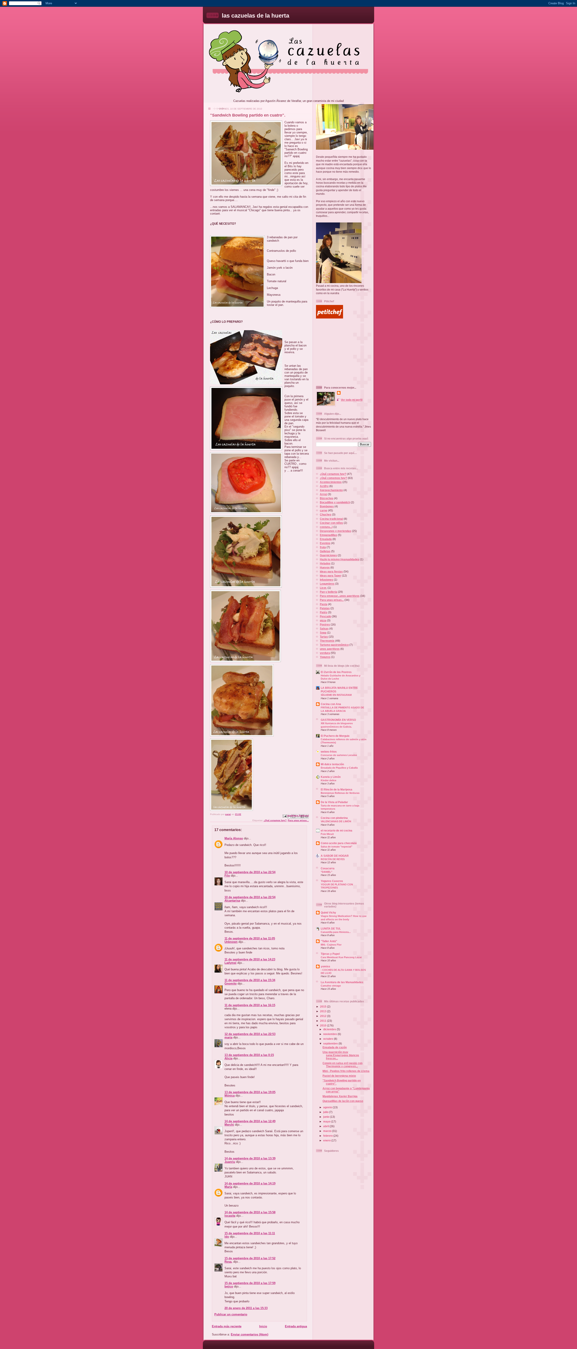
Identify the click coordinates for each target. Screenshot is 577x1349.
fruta (323, 547)
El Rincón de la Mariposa (336, 789)
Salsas (324, 628)
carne (323, 510)
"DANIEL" (326, 871)
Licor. (323, 587)
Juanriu (229, 1161)
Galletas (325, 551)
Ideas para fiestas (331, 571)
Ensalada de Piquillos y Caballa (339, 767)
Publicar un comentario (230, 1314)
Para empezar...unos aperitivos (339, 595)
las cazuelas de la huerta (255, 15)
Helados (325, 563)
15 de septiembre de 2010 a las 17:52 (249, 1258)
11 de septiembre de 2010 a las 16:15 (249, 1005)
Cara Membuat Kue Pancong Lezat (341, 957)
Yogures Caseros (332, 880)
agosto (328, 1107)
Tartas (324, 636)
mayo (327, 1121)
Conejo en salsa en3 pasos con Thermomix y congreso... (342, 1065)
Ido (226, 1236)
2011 (323, 1020)
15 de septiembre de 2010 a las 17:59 (249, 1283)
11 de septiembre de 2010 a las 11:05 (249, 938)
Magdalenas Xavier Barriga (340, 1096)
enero (327, 1140)
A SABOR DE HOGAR (335, 855)
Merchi (229, 1124)
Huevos (325, 567)
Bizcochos (326, 498)
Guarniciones (328, 555)
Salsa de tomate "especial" (336, 846)
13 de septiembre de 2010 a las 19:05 (249, 1092)
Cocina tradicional (331, 518)
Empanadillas (328, 535)
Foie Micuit (327, 834)
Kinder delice (328, 780)
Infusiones (326, 579)
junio (326, 1116)
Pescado (325, 616)
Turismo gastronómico (334, 644)
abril (326, 1126)
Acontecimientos (331, 482)
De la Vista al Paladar (334, 802)
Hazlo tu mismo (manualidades (339, 559)
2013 (323, 1011)
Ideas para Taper (330, 575)
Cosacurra (327, 868)
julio (326, 1112)
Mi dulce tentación (332, 764)
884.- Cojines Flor (331, 944)
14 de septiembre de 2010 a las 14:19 (249, 1183)
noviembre (330, 1034)
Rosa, (228, 1261)
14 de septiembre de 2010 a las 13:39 (249, 1158)
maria (228, 1037)
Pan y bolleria (328, 591)
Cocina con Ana (331, 704)
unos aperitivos (330, 648)
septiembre (331, 1043)
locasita (229, 1215)
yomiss (325, 966)
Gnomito (230, 983)
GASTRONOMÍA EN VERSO (338, 719)
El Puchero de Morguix (335, 735)
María (228, 1187)
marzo (327, 1130)
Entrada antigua (296, 1326)
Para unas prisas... (298, 820)
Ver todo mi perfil (351, 399)
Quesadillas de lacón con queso (343, 1100)
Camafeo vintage (331, 985)
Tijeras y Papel (330, 953)
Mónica (229, 1095)
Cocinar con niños (331, 522)
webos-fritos (329, 751)
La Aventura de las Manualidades (342, 982)
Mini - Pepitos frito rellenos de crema (346, 1071)
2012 (323, 1016)
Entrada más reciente (226, 1326)
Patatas (325, 608)
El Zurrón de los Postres (336, 672)
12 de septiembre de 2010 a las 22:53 (249, 1034)
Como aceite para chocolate (339, 843)
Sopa (323, 632)
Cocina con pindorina (334, 817)
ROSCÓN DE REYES (333, 859)
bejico (228, 1286)
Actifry (324, 486)
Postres (325, 624)
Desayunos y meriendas (335, 530)
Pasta (323, 604)
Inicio (263, 1326)
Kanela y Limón (331, 776)
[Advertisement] (344, 352)
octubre (328, 1038)
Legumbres (327, 583)
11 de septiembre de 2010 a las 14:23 (249, 959)
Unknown (231, 942)
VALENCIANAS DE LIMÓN (336, 821)
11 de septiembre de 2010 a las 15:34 (249, 980)
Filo (227, 875)
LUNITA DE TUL (331, 928)
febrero (328, 1135)
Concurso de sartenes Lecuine (339, 755)
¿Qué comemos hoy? (333, 477)
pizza (323, 620)
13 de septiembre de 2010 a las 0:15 (249, 1055)
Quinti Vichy (328, 912)
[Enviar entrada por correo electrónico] (284, 816)
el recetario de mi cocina (336, 830)
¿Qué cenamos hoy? (275, 820)
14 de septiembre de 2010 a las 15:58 (249, 1212)
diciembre (330, 1029)
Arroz (323, 494)
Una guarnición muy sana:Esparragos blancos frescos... (341, 1055)
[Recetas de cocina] (329, 317)
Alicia (228, 1058)
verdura (325, 652)
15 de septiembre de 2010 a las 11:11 (249, 1233)
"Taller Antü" (329, 941)
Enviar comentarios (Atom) (249, 1334)
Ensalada (326, 539)
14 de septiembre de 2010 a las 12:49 (249, 1121)
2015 (323, 1006)
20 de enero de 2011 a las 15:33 (246, 1308)
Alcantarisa (232, 900)
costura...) (326, 526)
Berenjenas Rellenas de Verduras (340, 793)
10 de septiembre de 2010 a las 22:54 (249, 872)
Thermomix (327, 640)
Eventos (325, 543)
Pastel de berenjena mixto (339, 1075)
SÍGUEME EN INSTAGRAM (336, 695)
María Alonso (233, 838)
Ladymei (230, 962)
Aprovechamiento (331, 490)
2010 (323, 1025)
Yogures (325, 656)
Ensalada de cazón (335, 1047)
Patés (323, 612)
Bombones (327, 506)
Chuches (325, 514)
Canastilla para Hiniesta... (336, 932)
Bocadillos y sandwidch (335, 502)
